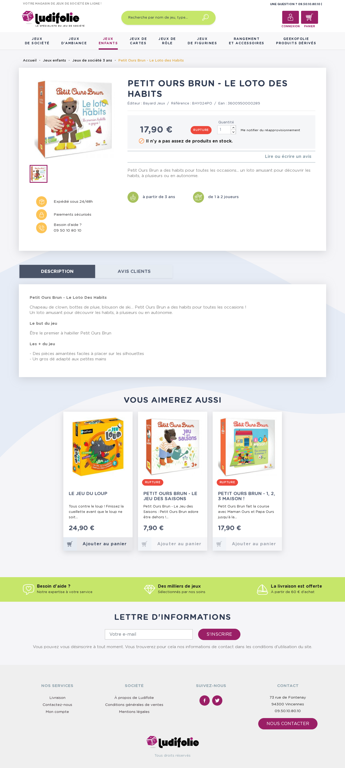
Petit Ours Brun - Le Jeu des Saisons (170, 496)
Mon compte (57, 712)
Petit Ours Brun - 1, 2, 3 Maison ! (246, 496)
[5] (146, 156)
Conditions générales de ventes (134, 705)
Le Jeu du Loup (88, 493)
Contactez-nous (57, 705)
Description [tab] (57, 271)
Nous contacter (288, 724)
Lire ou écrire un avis (288, 156)
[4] (141, 156)
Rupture (201, 130)
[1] (128, 156)
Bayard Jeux (154, 103)
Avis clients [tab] (134, 271)
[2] (133, 156)
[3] (137, 156)
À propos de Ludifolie (134, 698)
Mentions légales (134, 712)
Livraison (57, 698)
